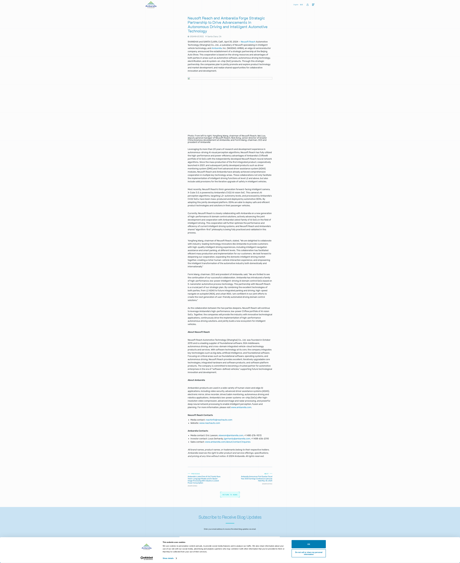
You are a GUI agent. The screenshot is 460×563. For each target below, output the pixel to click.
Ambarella (217, 48)
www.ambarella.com (241, 407)
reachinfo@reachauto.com (219, 420)
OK (308, 544)
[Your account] (307, 5)
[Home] (151, 7)
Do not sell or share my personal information (308, 553)
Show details (168, 558)
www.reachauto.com (209, 423)
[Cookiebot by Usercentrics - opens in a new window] (146, 558)
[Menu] (313, 4)
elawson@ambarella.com (231, 435)
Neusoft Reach (248, 41)
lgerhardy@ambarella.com (237, 438)
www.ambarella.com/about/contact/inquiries (227, 442)
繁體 (301, 5)
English (295, 5)
